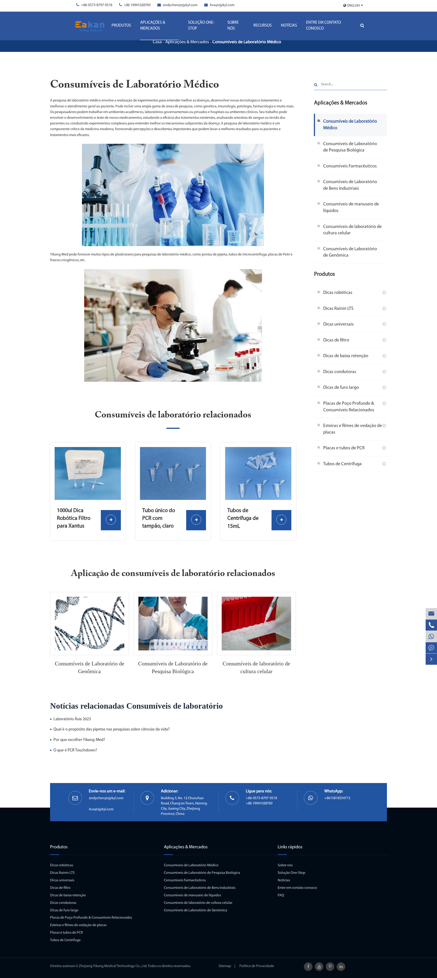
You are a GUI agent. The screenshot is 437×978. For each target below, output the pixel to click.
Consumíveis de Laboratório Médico (246, 42)
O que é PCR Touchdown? (75, 750)
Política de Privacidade (256, 966)
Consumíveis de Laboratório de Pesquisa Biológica (173, 667)
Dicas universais (338, 324)
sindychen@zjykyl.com (180, 5)
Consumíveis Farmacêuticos (350, 166)
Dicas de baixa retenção (345, 356)
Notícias (289, 26)
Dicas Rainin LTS (338, 308)
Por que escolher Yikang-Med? (79, 740)
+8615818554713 (337, 798)
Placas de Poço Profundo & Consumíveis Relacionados (348, 406)
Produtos (121, 26)
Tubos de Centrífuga (342, 464)
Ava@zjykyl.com (222, 5)
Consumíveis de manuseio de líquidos (351, 207)
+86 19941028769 (137, 5)
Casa (157, 42)
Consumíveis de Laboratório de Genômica (89, 667)
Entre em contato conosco (323, 26)
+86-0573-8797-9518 (96, 5)
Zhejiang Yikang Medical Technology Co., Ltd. (113, 966)
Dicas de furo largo (341, 387)
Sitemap (224, 966)
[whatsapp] (431, 636)
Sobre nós (233, 26)
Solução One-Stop (201, 26)
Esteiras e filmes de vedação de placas (352, 429)
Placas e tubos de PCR (344, 448)
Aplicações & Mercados (152, 26)
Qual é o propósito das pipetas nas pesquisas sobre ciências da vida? (111, 730)
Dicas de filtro (336, 340)
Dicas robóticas (337, 292)
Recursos (262, 26)
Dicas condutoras (339, 371)
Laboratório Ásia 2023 (72, 719)
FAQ (281, 895)
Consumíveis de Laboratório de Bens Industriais (350, 185)
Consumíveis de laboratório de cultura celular (256, 667)
